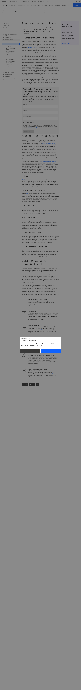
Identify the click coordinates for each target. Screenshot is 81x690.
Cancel (22, 350)
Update (43, 350)
